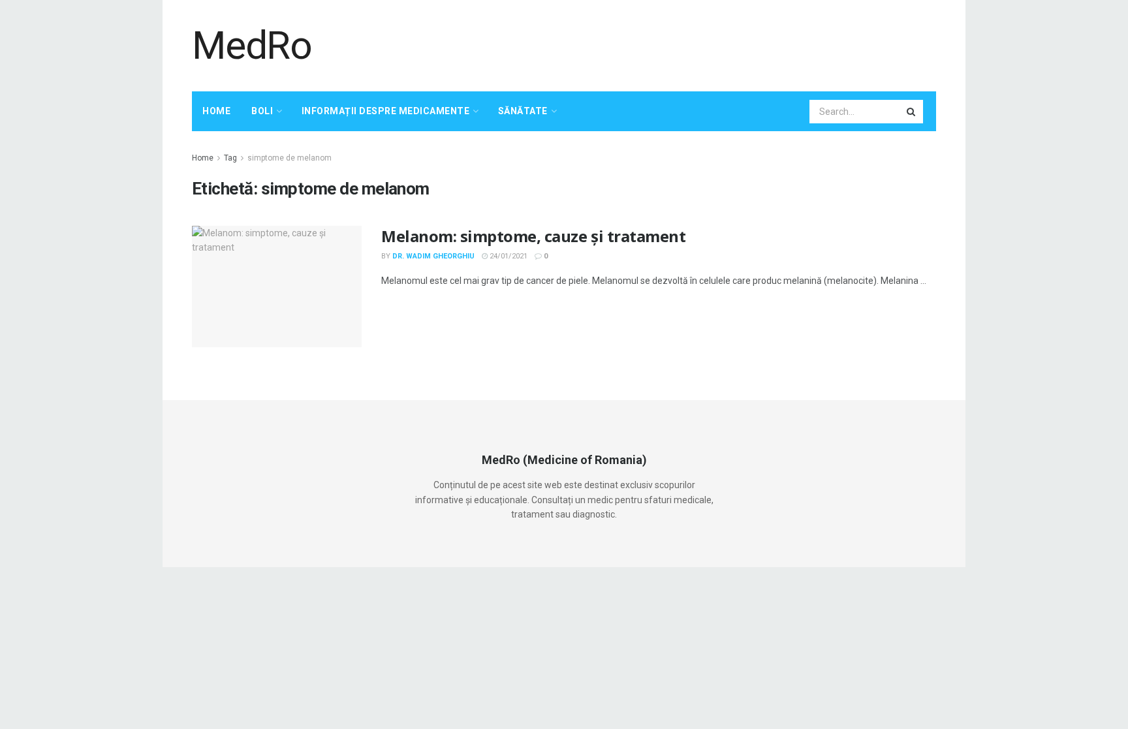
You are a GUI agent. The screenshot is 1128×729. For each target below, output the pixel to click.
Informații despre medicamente (386, 111)
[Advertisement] (698, 43)
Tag (230, 158)
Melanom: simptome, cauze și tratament (533, 236)
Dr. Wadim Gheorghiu (433, 256)
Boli (262, 111)
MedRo (252, 45)
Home (216, 111)
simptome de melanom (289, 158)
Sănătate (523, 111)
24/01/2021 (507, 256)
